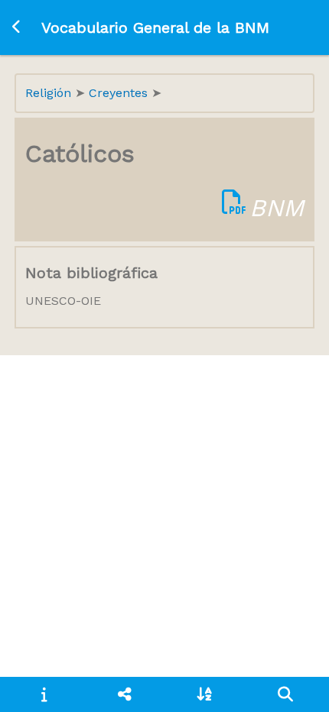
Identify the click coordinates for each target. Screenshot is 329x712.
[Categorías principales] (124, 694)
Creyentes (120, 93)
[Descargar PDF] (234, 207)
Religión (50, 93)
